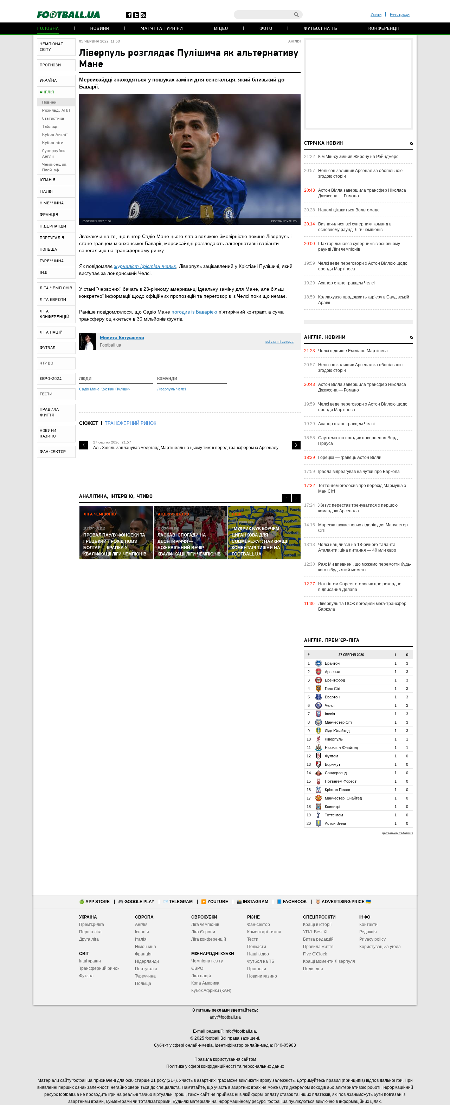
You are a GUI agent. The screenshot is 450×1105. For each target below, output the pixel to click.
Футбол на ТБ (320, 28)
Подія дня (313, 968)
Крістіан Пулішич (115, 389)
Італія (141, 939)
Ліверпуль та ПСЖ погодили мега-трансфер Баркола (362, 606)
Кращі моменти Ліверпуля (329, 961)
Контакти (368, 924)
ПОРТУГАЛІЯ (52, 238)
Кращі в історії (317, 924)
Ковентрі (332, 806)
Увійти (376, 14)
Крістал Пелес (337, 790)
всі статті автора (279, 341)
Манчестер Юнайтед (343, 798)
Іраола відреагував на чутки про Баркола (359, 471)
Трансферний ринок (99, 968)
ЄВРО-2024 (51, 379)
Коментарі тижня (264, 931)
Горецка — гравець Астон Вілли (349, 457)
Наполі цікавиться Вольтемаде (349, 210)
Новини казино (262, 976)
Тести (252, 939)
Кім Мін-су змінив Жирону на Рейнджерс (358, 156)
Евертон (332, 697)
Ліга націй (201, 975)
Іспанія (142, 931)
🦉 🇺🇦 (343, 902)
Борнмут (332, 764)
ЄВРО (197, 968)
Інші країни (90, 961)
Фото (265, 28)
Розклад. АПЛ (56, 110)
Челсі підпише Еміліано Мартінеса (353, 350)
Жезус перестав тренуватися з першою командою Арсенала (358, 508)
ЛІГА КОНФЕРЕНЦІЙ (55, 314)
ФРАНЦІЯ (49, 215)
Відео (221, 28)
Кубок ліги (53, 143)
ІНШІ (44, 273)
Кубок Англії (55, 135)
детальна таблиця (397, 833)
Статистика (53, 119)
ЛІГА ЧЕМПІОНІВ (56, 288)
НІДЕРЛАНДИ (53, 226)
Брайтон (332, 663)
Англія (141, 924)
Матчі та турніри (162, 28)
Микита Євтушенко (122, 338)
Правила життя (318, 946)
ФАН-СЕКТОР (53, 452)
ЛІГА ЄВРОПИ (53, 300)
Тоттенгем (334, 815)
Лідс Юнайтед (337, 731)
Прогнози (256, 968)
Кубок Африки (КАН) (211, 990)
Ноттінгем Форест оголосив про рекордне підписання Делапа (359, 586)
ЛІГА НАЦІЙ (51, 332)
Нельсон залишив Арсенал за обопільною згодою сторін (360, 173)
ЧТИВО (46, 363)
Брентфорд (335, 680)
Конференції (383, 28)
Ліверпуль (166, 389)
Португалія (146, 968)
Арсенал (332, 672)
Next (296, 445)
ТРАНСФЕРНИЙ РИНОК (130, 423)
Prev (83, 445)
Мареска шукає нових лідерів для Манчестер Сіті (363, 527)
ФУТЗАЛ (48, 348)
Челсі (181, 389)
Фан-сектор (258, 924)
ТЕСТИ (46, 394)
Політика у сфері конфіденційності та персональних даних (225, 1066)
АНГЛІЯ (47, 92)
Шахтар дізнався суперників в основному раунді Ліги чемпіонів (359, 246)
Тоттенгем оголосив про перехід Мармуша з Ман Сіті (362, 488)
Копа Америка (205, 983)
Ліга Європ (202, 931)
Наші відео (258, 954)
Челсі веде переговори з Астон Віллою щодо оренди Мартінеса (362, 266)
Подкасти (256, 946)
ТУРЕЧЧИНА (52, 261)
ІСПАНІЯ (48, 180)
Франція (143, 954)
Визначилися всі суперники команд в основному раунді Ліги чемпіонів (354, 227)
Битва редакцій (318, 939)
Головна (48, 28)
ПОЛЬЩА (48, 250)
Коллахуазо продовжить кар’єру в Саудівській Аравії (363, 300)
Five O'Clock (315, 954)
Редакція (368, 931)
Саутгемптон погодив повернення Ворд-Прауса (358, 440)
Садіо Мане (89, 389)
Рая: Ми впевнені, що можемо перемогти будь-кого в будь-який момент (364, 567)
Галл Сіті (332, 688)
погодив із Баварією (194, 312)
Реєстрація (400, 14)
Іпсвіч (330, 714)
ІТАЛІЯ (46, 192)
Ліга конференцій (208, 939)
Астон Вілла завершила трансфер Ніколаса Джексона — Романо (362, 193)
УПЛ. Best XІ (315, 931)
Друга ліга (89, 939)
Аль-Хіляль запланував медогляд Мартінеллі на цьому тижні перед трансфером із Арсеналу (185, 447)
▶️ (214, 902)
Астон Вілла (335, 823)
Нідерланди (147, 961)
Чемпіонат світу (207, 961)
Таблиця (50, 127)
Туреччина (145, 976)
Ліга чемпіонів (205, 924)
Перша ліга (90, 931)
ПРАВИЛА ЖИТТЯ (49, 412)
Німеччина (145, 946)
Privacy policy (372, 939)
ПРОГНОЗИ (50, 65)
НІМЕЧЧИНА (52, 203)
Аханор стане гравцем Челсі (346, 283)
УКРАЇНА (48, 81)
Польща (143, 983)
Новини (99, 28)
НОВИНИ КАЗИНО (48, 434)
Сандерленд (336, 773)
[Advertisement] (358, 84)
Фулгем (331, 756)
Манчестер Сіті (338, 722)
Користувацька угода (380, 946)
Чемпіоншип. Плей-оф (55, 167)
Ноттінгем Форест (340, 781)
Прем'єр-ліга (91, 924)
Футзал (86, 975)
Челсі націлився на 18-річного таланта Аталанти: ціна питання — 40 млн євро (357, 547)
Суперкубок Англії (54, 154)
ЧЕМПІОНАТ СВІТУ (51, 47)
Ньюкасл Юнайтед (341, 747)
